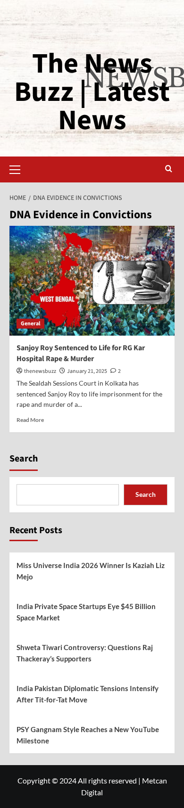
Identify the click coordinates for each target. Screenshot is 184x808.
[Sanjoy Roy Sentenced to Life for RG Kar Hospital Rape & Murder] (92, 281)
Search (23, 458)
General (30, 324)
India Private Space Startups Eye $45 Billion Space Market (86, 612)
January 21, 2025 (87, 371)
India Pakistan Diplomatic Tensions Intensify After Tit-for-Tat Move (88, 694)
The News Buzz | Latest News (92, 92)
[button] (18, 168)
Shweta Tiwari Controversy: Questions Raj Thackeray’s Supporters (85, 653)
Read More (30, 419)
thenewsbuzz (40, 371)
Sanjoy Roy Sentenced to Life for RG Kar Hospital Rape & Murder (81, 353)
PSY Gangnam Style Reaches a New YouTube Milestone (88, 735)
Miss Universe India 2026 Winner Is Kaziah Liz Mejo (91, 571)
